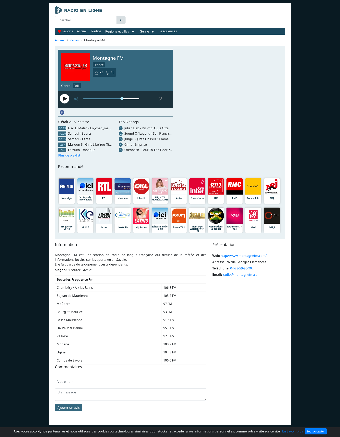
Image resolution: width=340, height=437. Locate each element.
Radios (96, 31)
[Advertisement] (206, 16)
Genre (144, 31)
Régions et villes (117, 31)
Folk (77, 86)
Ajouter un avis (68, 407)
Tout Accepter (316, 431)
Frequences (168, 31)
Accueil (82, 31)
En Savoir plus (292, 431)
